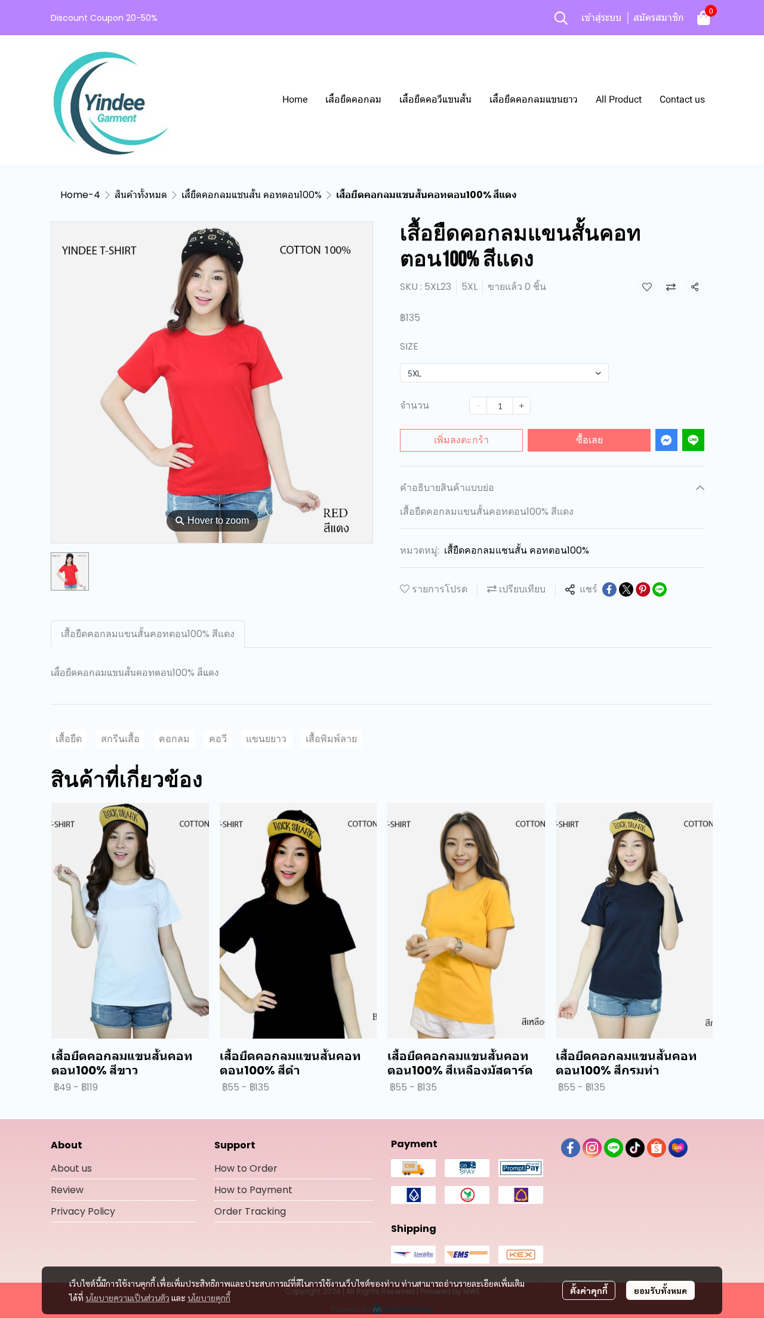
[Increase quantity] (521, 405)
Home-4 (80, 195)
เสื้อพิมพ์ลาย (331, 739)
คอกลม (174, 739)
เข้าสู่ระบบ (601, 17)
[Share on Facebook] (609, 589)
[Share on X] (626, 589)
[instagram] (592, 1147)
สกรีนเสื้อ (120, 739)
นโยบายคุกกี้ (208, 1297)
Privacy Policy (83, 1211)
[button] (561, 18)
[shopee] (656, 1147)
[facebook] (570, 1147)
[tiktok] (635, 1147)
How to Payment (253, 1190)
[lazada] (678, 1147)
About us (71, 1168)
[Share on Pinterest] (643, 589)
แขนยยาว (266, 739)
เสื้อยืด (69, 739)
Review (67, 1190)
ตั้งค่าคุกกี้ (589, 1290)
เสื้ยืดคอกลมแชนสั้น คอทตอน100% (251, 195)
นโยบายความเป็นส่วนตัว (127, 1297)
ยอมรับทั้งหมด (660, 1290)
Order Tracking (250, 1211)
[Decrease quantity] (478, 405)
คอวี (218, 739)
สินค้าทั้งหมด (141, 195)
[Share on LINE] (659, 589)
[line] (613, 1147)
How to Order (246, 1168)
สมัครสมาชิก (658, 17)
